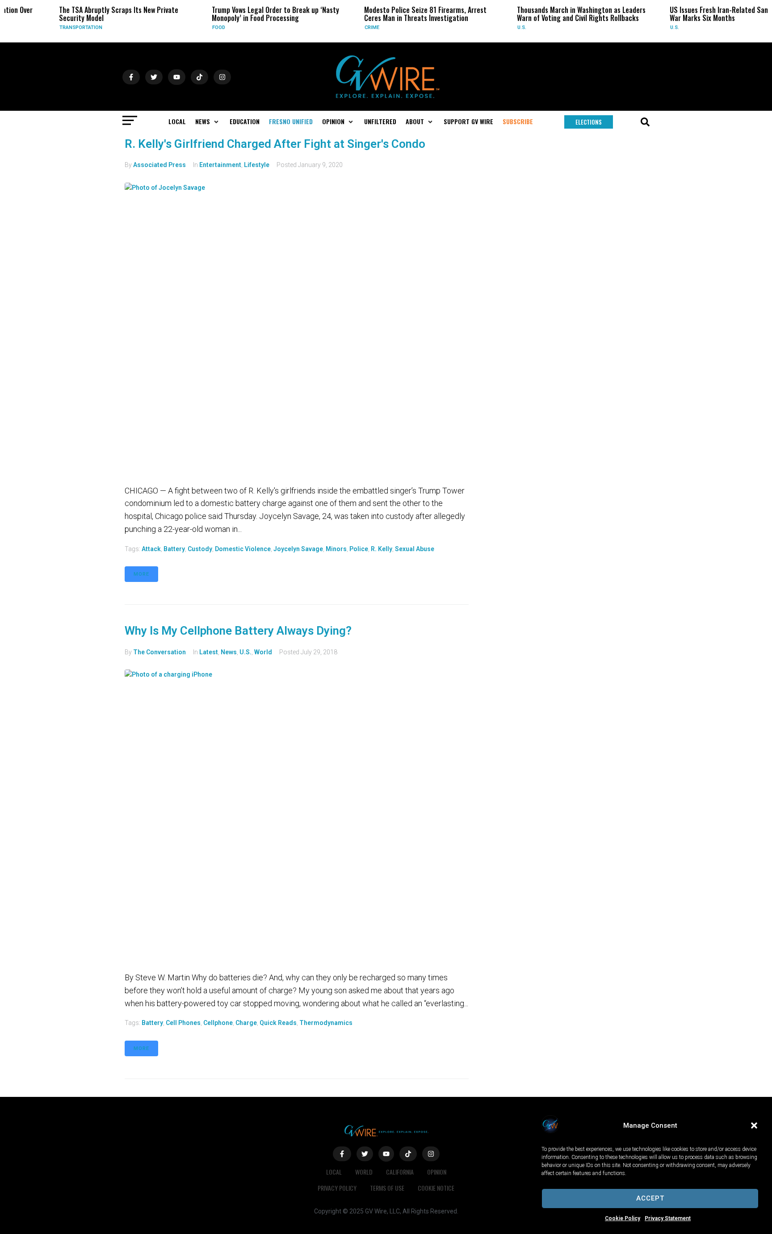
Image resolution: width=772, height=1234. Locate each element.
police (358, 548)
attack (151, 548)
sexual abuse (414, 548)
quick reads (278, 1022)
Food (197, 27)
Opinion (436, 1171)
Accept (650, 1198)
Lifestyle (256, 164)
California (400, 1171)
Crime (350, 27)
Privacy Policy (337, 1187)
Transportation (59, 27)
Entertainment (220, 164)
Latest (208, 652)
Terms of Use (387, 1187)
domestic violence (243, 548)
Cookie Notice (436, 1187)
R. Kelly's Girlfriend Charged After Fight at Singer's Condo (275, 144)
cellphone (218, 1022)
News (229, 652)
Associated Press (159, 164)
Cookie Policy (622, 1218)
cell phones (183, 1022)
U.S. (500, 27)
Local (334, 1171)
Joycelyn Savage (298, 548)
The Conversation (159, 652)
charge (246, 1022)
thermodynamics (325, 1022)
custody (200, 548)
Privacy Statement (668, 1218)
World (263, 652)
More (141, 574)
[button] (754, 1125)
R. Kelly (381, 548)
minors (336, 548)
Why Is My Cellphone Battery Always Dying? (238, 630)
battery (174, 548)
